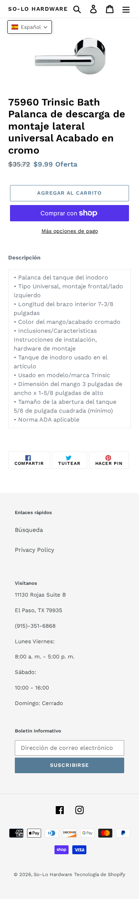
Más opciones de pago (70, 231)
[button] (30, 27)
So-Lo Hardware (38, 9)
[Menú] (126, 9)
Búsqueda (29, 529)
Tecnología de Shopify (99, 874)
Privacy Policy (34, 549)
